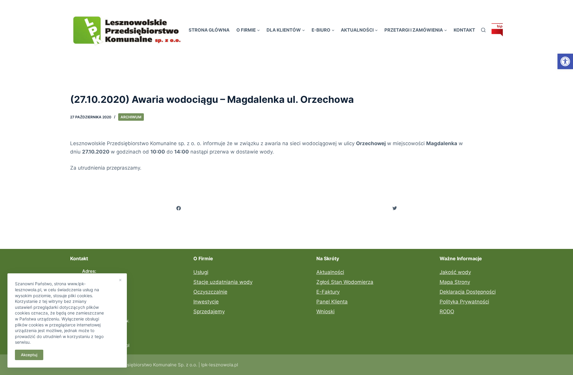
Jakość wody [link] (455, 272)
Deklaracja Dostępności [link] (468, 292)
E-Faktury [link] (328, 292)
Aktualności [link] (357, 30)
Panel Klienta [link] (332, 302)
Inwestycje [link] (206, 302)
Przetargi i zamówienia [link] (413, 30)
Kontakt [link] (464, 30)
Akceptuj (29, 354)
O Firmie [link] (246, 30)
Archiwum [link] (131, 117)
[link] (565, 61)
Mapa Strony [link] (455, 282)
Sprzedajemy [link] (209, 311)
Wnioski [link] (325, 311)
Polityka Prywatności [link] (464, 302)
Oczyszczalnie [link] (210, 292)
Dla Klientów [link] (284, 30)
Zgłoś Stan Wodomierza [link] (344, 282)
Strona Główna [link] (209, 30)
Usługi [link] (200, 272)
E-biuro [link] (321, 30)
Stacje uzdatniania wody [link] (222, 282)
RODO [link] (447, 311)
